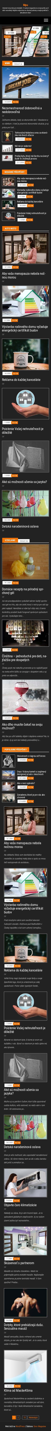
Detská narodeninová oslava (20, 526)
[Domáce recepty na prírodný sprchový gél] (25, 561)
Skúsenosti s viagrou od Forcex (31, 756)
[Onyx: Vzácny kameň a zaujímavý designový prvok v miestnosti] (8, 774)
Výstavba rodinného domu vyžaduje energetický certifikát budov (33, 191)
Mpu (25, 5)
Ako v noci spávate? (26, 783)
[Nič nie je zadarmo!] (7, 148)
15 (25, 1417)
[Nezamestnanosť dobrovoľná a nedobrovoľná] (25, 82)
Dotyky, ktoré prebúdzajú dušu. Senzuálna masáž (23, 1327)
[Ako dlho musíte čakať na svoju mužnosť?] (25, 697)
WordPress (20, 1426)
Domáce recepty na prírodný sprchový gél (23, 591)
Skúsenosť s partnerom (19, 1263)
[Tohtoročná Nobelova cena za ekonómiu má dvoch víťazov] (7, 136)
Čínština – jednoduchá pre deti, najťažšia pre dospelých (24, 658)
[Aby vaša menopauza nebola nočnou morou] (25, 41)
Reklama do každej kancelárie (30, 201)
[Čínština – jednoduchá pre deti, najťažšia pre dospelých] (25, 633)
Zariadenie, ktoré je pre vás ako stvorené (31, 796)
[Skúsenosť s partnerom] (25, 1241)
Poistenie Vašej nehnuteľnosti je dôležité (31, 214)
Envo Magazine (40, 1426)
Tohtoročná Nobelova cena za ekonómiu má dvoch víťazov (31, 134)
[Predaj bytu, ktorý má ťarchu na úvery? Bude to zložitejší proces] (7, 158)
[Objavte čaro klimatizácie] (25, 1182)
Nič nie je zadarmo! (23, 146)
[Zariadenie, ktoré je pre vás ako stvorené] (8, 798)
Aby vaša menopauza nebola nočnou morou (12, 45)
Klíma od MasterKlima (18, 1390)
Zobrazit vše (18, 64)
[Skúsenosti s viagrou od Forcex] (8, 761)
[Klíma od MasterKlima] (25, 1366)
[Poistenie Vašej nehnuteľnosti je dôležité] (8, 216)
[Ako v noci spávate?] (8, 786)
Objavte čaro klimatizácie (20, 1205)
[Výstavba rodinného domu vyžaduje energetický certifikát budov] (8, 193)
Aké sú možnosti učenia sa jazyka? (24, 482)
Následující (33, 1417)
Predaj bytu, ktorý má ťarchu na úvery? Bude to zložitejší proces (32, 157)
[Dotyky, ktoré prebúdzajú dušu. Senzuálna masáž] (25, 1302)
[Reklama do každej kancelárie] (8, 204)
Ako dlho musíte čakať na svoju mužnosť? (22, 726)
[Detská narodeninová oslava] (25, 503)
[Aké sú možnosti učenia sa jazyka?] (25, 456)
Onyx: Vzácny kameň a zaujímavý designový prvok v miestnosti (31, 773)
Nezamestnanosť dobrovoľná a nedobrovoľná (22, 110)
